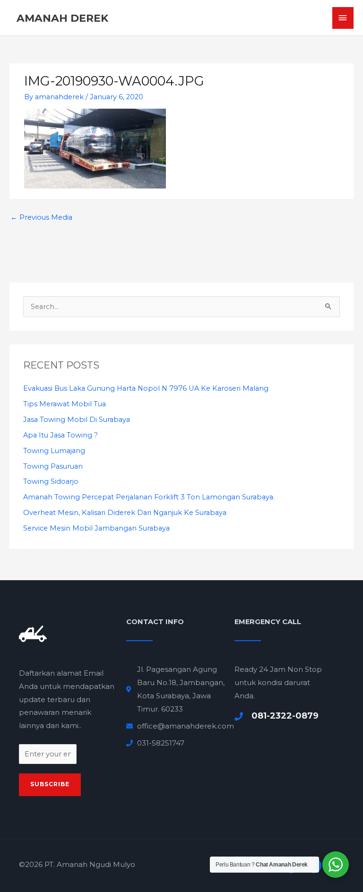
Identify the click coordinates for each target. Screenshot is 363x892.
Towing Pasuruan (53, 466)
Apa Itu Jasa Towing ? (60, 435)
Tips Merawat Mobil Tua (64, 404)
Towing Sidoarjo (50, 481)
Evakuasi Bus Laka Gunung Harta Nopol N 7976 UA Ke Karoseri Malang (145, 388)
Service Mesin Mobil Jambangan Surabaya (96, 528)
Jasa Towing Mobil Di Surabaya (76, 419)
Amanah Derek (62, 18)
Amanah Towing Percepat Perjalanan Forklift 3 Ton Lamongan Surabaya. (149, 497)
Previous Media (41, 217)
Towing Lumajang (54, 450)
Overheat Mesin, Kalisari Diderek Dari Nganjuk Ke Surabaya (124, 512)
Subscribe (49, 784)
